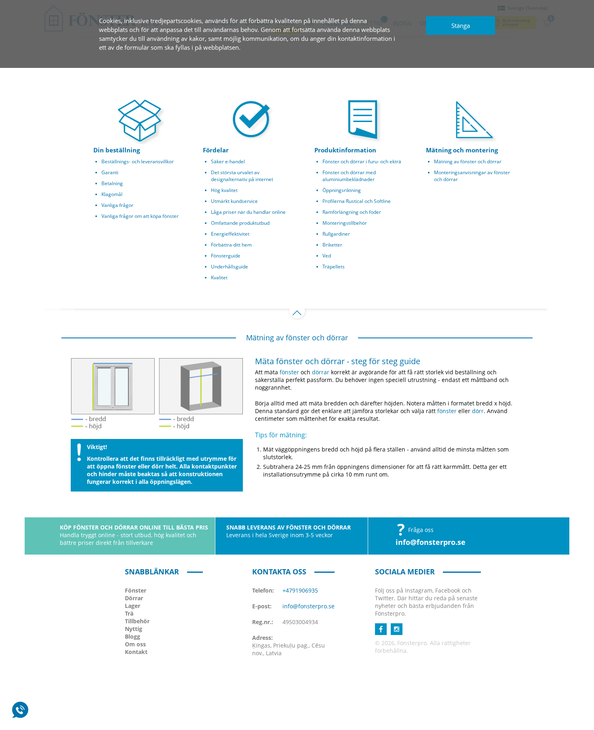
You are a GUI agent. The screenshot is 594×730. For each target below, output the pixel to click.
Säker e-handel (228, 161)
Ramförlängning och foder (351, 212)
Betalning (112, 183)
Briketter (332, 244)
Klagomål (111, 194)
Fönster (135, 590)
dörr (478, 411)
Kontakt (136, 652)
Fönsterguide (225, 255)
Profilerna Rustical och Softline (356, 201)
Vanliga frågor (117, 205)
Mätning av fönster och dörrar (467, 161)
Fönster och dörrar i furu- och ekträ (361, 161)
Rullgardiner (336, 233)
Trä (129, 613)
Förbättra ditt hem (231, 244)
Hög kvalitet (224, 190)
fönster (289, 372)
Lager (132, 606)
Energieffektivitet (230, 233)
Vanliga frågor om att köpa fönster (140, 216)
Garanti (109, 172)
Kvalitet (219, 277)
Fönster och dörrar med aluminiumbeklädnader (349, 176)
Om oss (135, 644)
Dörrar (134, 598)
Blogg (132, 636)
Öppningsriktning (341, 190)
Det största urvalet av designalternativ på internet (242, 176)
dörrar (320, 372)
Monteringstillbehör (344, 222)
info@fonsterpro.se (431, 542)
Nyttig (133, 629)
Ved (326, 255)
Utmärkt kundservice (234, 201)
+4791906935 (300, 590)
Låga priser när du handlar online (248, 212)
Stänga (460, 25)
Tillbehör (137, 621)
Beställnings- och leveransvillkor (137, 161)
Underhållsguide (229, 266)
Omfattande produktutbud (240, 222)
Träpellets (333, 266)
